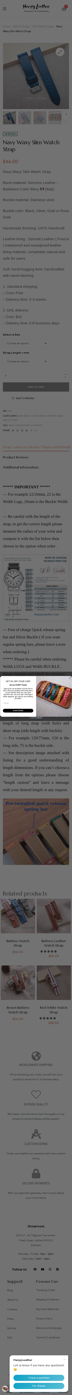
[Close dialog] (70, 678)
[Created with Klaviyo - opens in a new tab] (36, 718)
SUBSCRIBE (18, 710)
